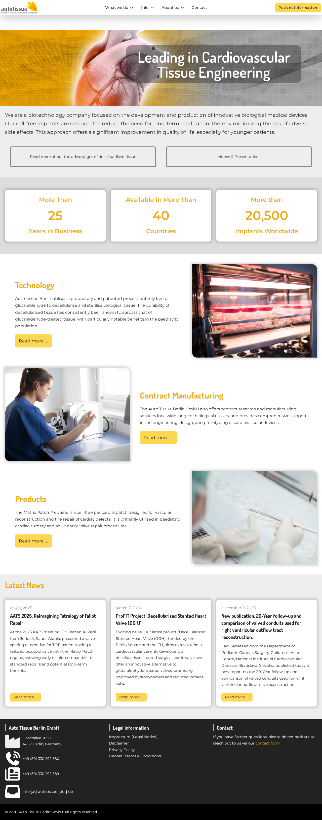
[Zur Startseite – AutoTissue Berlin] (19, 7)
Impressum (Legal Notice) (133, 736)
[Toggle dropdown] (132, 8)
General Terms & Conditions (135, 756)
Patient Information (297, 8)
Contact (199, 7)
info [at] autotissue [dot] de (48, 791)
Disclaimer (119, 743)
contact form (268, 743)
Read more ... (26, 697)
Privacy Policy (122, 749)
